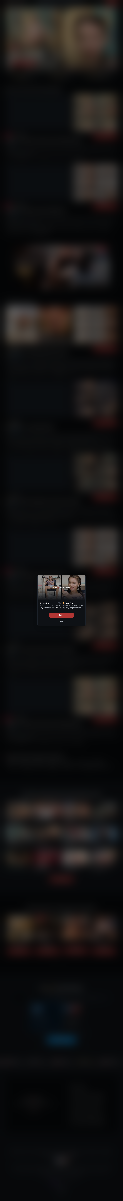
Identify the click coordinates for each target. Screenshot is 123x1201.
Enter (61, 615)
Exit (61, 621)
